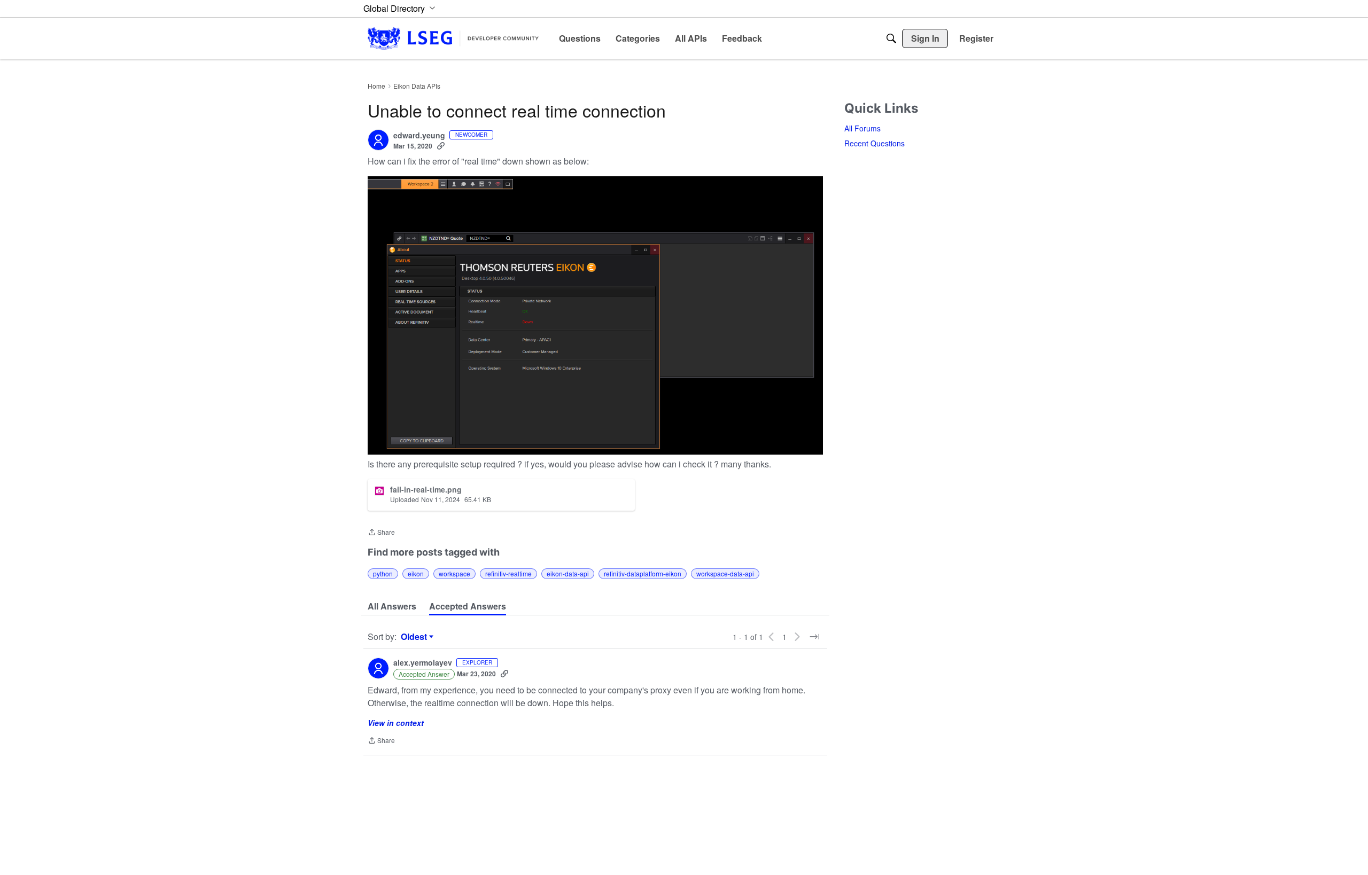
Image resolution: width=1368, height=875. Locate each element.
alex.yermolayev (422, 663)
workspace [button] (454, 573)
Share (381, 532)
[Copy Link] (440, 146)
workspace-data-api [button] (725, 573)
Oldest (415, 636)
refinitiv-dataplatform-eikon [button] (642, 573)
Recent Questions (874, 143)
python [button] (383, 573)
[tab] (392, 606)
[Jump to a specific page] (814, 636)
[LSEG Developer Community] (453, 38)
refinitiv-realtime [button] (508, 573)
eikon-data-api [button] (568, 573)
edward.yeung (419, 135)
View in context (396, 722)
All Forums (862, 128)
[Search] (891, 38)
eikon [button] (416, 573)
